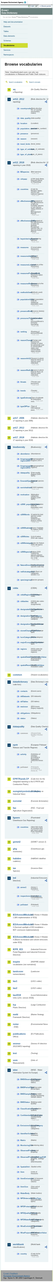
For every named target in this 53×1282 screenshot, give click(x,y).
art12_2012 (18, 99)
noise (16, 1024)
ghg (15, 849)
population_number (25, 129)
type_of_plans (25, 154)
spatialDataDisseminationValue (25, 657)
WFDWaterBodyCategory (25, 1220)
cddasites (24, 601)
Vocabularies (9, 45)
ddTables (24, 702)
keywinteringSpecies (25, 239)
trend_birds (25, 144)
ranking (23, 332)
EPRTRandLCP (21, 779)
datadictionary (20, 682)
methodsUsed (25, 292)
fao (14, 808)
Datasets (7, 27)
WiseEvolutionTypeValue (25, 1226)
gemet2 (17, 842)
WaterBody (24, 1193)
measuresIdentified (25, 256)
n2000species (25, 552)
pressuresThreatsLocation (25, 318)
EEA (14, 2)
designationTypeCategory (25, 616)
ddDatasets (25, 696)
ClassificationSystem (25, 1109)
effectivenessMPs (25, 201)
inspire (16, 962)
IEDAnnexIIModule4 (21, 937)
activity (23, 754)
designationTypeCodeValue (25, 624)
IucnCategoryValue (25, 637)
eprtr (15, 745)
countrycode (25, 108)
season (23, 139)
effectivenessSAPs (25, 221)
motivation (24, 495)
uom (15, 1060)
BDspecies (24, 172)
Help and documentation (13, 22)
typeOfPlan (25, 406)
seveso (16, 1043)
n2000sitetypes (25, 543)
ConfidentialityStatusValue (25, 1115)
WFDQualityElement (25, 1213)
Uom (22, 1172)
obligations (25, 713)
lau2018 (17, 995)
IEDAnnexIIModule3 (21, 924)
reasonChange (25, 340)
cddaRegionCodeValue (25, 595)
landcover (18, 971)
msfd (15, 1014)
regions (23, 649)
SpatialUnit (25, 1167)
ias (14, 868)
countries (24, 189)
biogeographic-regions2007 (25, 460)
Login (32, 6)
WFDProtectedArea (25, 1207)
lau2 (15, 988)
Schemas (7, 41)
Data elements (9, 36)
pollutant (24, 905)
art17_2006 (18, 418)
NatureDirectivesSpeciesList (25, 565)
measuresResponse (25, 284)
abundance (25, 454)
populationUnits (25, 299)
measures (24, 247)
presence (24, 134)
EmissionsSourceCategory (25, 1126)
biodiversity (19, 447)
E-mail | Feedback (11, 1273)
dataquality (25, 473)
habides (17, 858)
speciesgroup (25, 580)
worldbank (18, 1244)
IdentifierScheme (25, 1134)
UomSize (24, 1187)
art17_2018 (18, 437)
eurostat (17, 801)
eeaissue (24, 707)
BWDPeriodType (25, 1087)
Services (7, 50)
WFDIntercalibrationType (25, 1198)
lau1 (15, 981)
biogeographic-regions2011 (25, 467)
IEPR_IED (18, 949)
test (15, 1053)
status (22, 718)
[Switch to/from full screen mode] (36, 6)
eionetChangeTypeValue (25, 631)
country (23, 1254)
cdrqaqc (23, 179)
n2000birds (25, 515)
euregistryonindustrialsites (21, 791)
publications (19, 1034)
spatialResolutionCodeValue (25, 665)
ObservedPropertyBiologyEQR (25, 1157)
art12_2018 (18, 162)
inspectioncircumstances (25, 896)
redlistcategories (25, 572)
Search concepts (34, 82)
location (23, 123)
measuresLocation (25, 265)
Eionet (14, 17)
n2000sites (24, 537)
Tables (6, 31)
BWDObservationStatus (25, 1079)
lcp (14, 1005)
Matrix (23, 1140)
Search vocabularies (15, 82)
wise (15, 1070)
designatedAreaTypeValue (25, 609)
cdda (15, 588)
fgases (16, 818)
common (17, 675)
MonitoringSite (25, 1145)
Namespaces (9, 55)
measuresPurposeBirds (25, 273)
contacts (23, 691)
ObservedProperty (25, 1151)
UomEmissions (25, 1179)
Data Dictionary (23, 17)
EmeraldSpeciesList (25, 481)
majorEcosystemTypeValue (25, 642)
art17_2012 (18, 428)
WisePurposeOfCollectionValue (25, 1233)
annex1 (23, 887)
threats (23, 382)
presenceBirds (25, 311)
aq (14, 89)
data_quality (25, 118)
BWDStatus (25, 1102)
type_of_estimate (25, 149)
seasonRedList (25, 370)
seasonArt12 (25, 358)
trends (23, 391)
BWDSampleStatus (25, 1094)
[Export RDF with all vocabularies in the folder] (46, 102)
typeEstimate (25, 398)
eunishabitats (25, 488)
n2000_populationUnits (25, 504)
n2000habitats (25, 528)
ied (14, 878)
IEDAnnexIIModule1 (21, 915)
